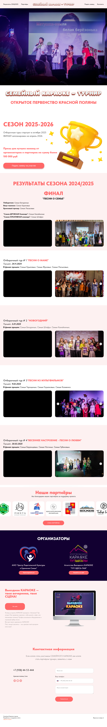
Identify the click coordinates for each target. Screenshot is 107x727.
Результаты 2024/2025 (10, 4)
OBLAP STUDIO (7, 719)
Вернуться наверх (98, 718)
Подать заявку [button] (89, 4)
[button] (23, 166)
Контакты (100, 4)
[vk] (20, 680)
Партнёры (24, 4)
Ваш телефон (59, 677)
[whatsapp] (17, 680)
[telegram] (14, 680)
